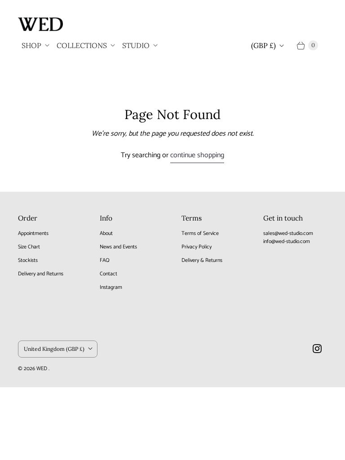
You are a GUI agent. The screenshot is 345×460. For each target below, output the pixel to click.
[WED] (40, 24)
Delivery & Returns (201, 260)
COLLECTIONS (82, 45)
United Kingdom (54, 348)
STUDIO (136, 45)
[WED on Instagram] (317, 349)
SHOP (31, 45)
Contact (108, 274)
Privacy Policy (196, 247)
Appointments (33, 233)
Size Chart (29, 247)
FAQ (105, 260)
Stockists (28, 260)
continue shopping (197, 155)
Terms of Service (200, 233)
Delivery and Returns (40, 274)
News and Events (118, 247)
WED (42, 368)
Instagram (111, 287)
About (106, 233)
